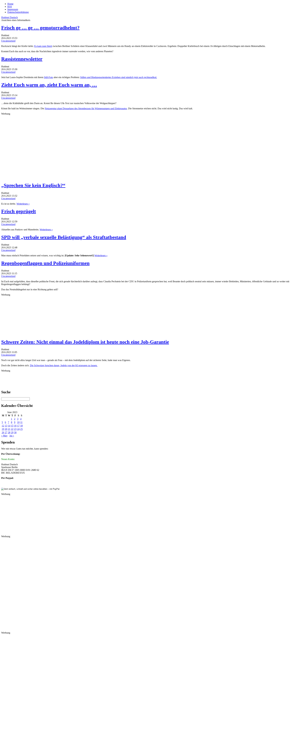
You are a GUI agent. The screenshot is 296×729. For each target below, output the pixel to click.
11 (21, 422)
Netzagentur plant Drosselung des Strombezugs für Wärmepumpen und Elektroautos (86, 108)
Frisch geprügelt (18, 211)
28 (9, 432)
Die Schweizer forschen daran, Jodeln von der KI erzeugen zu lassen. (63, 365)
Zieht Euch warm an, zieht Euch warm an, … (49, 85)
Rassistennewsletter (21, 59)
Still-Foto (48, 77)
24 (18, 429)
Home (10, 3)
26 (3, 432)
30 (15, 432)
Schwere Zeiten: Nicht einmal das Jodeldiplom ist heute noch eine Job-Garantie (85, 342)
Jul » (11, 435)
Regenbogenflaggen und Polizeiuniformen (45, 263)
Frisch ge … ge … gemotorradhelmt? (40, 27)
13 (6, 425)
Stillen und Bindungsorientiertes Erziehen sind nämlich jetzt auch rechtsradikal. (118, 77)
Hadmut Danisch (9, 17)
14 (9, 425)
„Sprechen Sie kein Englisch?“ (33, 185)
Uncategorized (8, 41)
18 (21, 425)
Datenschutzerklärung (18, 12)
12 (3, 425)
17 (18, 425)
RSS (9, 6)
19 (3, 429)
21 (9, 429)
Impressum (12, 9)
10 (18, 422)
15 (12, 425)
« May (4, 435)
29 (12, 432)
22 (12, 429)
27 (6, 432)
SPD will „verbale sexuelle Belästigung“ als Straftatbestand (63, 237)
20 (6, 429)
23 (15, 429)
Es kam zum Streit (43, 46)
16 (15, 425)
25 (21, 429)
